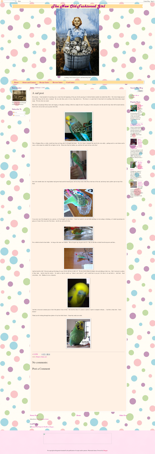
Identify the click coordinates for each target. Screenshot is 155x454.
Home (16, 82)
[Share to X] (46, 354)
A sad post (140, 105)
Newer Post (34, 415)
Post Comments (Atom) (43, 419)
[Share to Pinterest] (49, 354)
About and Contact (29, 82)
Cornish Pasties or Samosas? (140, 183)
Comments (17, 115)
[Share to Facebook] (47, 354)
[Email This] (42, 354)
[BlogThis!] (44, 354)
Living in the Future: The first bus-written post (136, 124)
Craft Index (70, 82)
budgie (42, 357)
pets (46, 357)
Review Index (58, 82)
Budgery (38, 357)
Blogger (105, 450)
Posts (15, 112)
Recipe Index (44, 82)
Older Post (123, 415)
